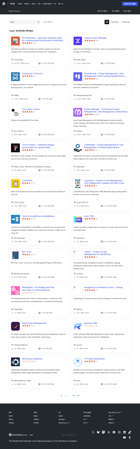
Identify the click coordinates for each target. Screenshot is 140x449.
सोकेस (35, 412)
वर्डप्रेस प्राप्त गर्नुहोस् (130, 4)
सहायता (61, 416)
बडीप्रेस (111, 423)
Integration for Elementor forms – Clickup (103, 287)
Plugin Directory (14, 11)
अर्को (78, 395)
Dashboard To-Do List (32, 73)
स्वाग (86, 423)
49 (73, 395)
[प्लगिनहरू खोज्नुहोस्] (38, 22)
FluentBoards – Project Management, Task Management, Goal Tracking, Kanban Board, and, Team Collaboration (104, 74)
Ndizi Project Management (34, 323)
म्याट (110, 416)
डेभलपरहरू (62, 419)
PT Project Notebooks (94, 359)
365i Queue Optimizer (32, 359)
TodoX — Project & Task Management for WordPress (97, 253)
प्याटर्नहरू (36, 423)
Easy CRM (89, 216)
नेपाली (31, 435)
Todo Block (27, 180)
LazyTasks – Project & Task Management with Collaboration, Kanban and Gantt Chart (104, 181)
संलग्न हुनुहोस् (87, 412)
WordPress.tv (64, 423)
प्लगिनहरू (36, 419)
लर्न (59, 412)
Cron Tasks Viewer (31, 109)
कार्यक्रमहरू (87, 416)
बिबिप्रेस (111, 419)
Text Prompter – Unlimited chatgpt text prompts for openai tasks (38, 146)
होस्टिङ (11, 419)
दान (85, 419)
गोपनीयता (11, 423)
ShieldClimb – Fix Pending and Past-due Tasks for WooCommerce (38, 288)
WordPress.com (115, 412)
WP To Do (26, 252)
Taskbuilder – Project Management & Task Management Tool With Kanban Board (103, 146)
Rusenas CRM (90, 323)
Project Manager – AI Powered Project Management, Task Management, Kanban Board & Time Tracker (106, 110)
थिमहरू (36, 416)
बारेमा (10, 412)
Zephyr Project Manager (95, 38)
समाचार (11, 416)
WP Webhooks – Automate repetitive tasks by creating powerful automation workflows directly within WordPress (42, 39)
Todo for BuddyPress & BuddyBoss (38, 216)
